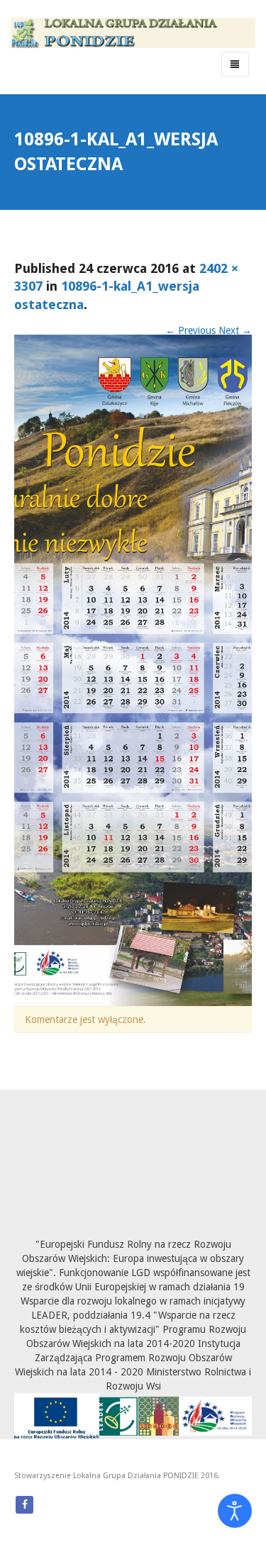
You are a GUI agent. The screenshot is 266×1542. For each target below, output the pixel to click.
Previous (190, 330)
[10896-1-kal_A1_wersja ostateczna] (133, 670)
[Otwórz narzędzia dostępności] (235, 1511)
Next (235, 330)
